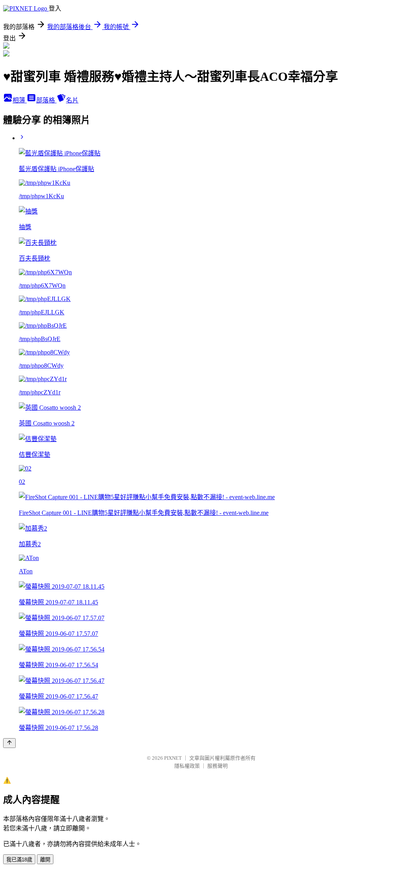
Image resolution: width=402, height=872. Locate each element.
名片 (72, 100)
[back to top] (9, 743)
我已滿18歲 (19, 860)
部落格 (46, 100)
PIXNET (173, 758)
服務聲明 (217, 766)
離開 (45, 860)
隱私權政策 (187, 766)
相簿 (20, 100)
